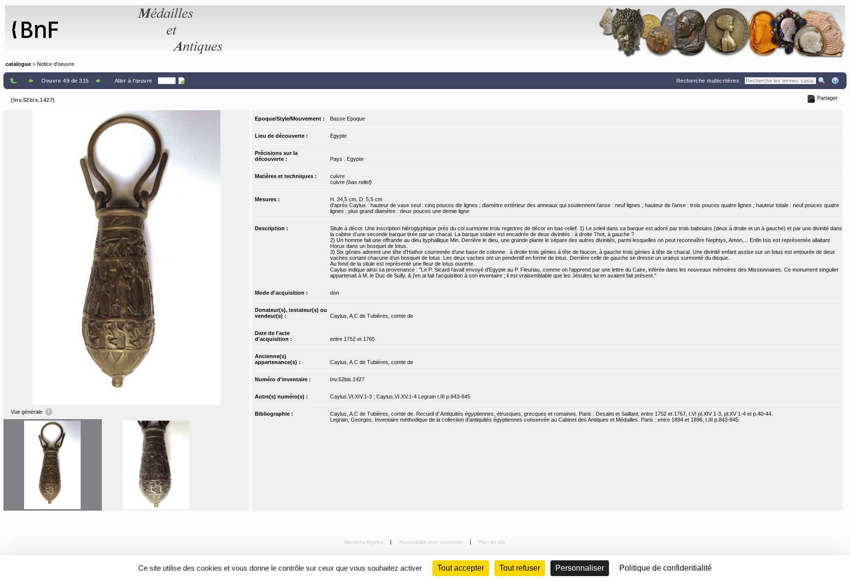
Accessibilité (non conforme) (431, 542)
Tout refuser (519, 568)
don (334, 293)
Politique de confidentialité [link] (665, 568)
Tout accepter (460, 568)
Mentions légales (364, 542)
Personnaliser (579, 568)
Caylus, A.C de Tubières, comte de (371, 316)
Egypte (338, 136)
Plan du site (492, 542)
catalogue (18, 64)
